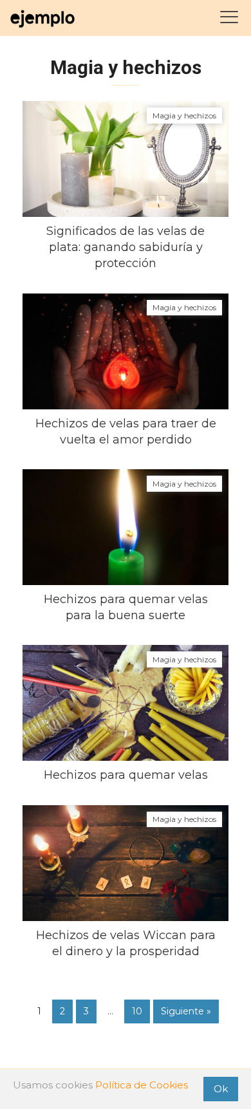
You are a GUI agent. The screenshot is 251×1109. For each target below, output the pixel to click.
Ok (221, 1089)
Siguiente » (186, 1011)
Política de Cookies (141, 1085)
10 (137, 1011)
